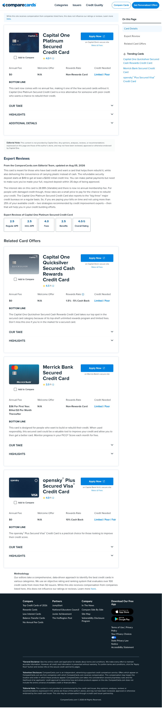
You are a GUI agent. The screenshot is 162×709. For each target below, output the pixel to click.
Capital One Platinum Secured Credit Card (56, 43)
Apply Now (95, 36)
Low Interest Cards (32, 614)
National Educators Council (65, 610)
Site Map (86, 614)
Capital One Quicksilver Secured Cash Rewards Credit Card (59, 268)
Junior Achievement (62, 614)
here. (9, 19)
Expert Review (132, 36)
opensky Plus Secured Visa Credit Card (59, 486)
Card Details (131, 28)
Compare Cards (121, 5)
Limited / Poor (102, 74)
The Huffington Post (62, 618)
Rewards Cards (30, 610)
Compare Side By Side (92, 610)
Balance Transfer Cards (34, 618)
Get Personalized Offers (145, 5)
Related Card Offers (135, 43)
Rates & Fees (97, 45)
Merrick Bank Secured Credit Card (58, 373)
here (93, 588)
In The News (88, 605)
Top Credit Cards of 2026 (35, 605)
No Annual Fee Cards (33, 622)
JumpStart (57, 605)
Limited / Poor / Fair (105, 519)
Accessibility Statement (122, 647)
